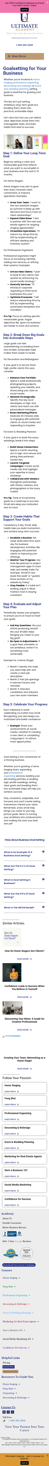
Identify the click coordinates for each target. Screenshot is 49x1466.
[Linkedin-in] (12, 1412)
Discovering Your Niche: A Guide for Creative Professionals (24, 1020)
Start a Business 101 (16, 1170)
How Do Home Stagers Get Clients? (24, 950)
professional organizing (26, 82)
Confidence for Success (18, 1199)
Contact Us (8, 1407)
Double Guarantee (12, 1223)
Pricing (6, 1362)
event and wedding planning (22, 87)
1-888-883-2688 (17, 1420)
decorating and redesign (17, 85)
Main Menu (19, 56)
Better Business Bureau (14, 1227)
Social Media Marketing (18, 1184)
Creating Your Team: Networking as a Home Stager (24, 1059)
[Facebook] (4, 1412)
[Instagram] (8, 1412)
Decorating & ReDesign (17, 1127)
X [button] (47, 2)
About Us (7, 1218)
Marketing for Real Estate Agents (23, 1156)
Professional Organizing (18, 1113)
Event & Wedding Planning (19, 1142)
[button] (24, 854)
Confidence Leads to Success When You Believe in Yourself (24, 988)
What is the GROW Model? (19, 907)
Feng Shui (10, 1098)
